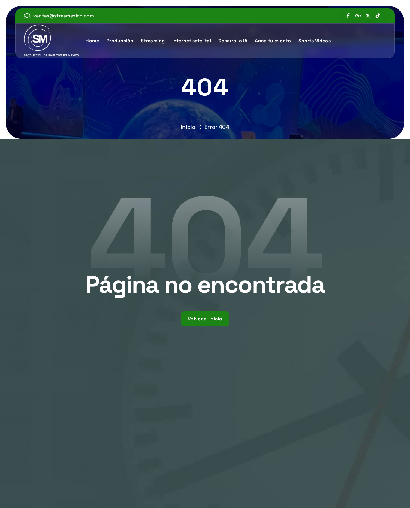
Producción (120, 41)
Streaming (153, 41)
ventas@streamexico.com (63, 16)
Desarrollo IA (232, 41)
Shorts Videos (314, 41)
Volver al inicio (205, 319)
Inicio (188, 126)
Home (92, 41)
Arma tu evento (273, 41)
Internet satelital (191, 41)
